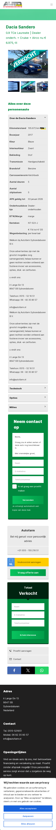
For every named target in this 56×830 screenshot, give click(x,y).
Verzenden (28, 500)
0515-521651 (15, 730)
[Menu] (51, 4)
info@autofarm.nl (12, 738)
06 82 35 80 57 (20, 734)
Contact (17, 659)
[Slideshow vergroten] (43, 54)
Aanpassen (28, 816)
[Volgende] (45, 64)
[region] (28, 804)
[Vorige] (11, 64)
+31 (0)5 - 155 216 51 (28, 550)
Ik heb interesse (28, 635)
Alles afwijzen (28, 824)
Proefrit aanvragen (22, 651)
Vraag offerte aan (28, 572)
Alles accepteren (28, 808)
